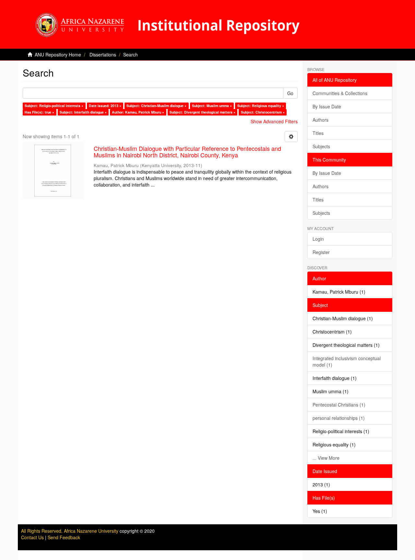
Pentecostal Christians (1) (339, 404)
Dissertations (102, 54)
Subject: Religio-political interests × (54, 105)
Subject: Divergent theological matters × (202, 112)
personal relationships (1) (339, 418)
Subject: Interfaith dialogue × (83, 112)
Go (290, 93)
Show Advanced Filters (274, 121)
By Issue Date (327, 106)
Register (321, 252)
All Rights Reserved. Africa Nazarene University (70, 531)
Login (318, 239)
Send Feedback (64, 537)
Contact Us (32, 537)
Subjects (321, 146)
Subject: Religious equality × (260, 105)
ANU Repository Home (58, 54)
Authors (320, 119)
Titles (318, 133)
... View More (326, 458)
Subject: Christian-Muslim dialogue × (156, 105)
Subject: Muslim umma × (212, 105)
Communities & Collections (340, 93)
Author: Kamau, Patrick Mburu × (138, 112)
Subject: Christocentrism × (263, 112)
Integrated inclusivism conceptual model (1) (347, 361)
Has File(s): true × (39, 112)
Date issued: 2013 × (105, 105)
